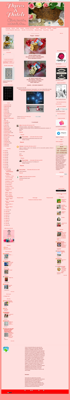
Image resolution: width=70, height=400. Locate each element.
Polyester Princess (8, 300)
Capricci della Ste (60, 241)
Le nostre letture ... (8, 184)
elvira (20, 125)
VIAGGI (5, 145)
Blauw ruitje (6, 269)
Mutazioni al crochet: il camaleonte (63, 200)
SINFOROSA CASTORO (6, 313)
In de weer (6, 284)
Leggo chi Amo (43, 28)
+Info (48, 0)
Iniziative (22, 28)
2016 (5, 160)
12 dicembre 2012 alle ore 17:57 (28, 125)
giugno (6, 218)
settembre (7, 213)
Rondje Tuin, (11, 277)
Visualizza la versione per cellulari (35, 199)
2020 (5, 154)
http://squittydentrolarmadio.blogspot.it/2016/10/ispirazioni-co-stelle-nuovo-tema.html (35, 90)
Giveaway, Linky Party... (29, 28)
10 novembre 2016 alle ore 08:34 (29, 176)
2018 (5, 157)
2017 (5, 159)
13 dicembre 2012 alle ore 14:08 (33, 169)
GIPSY (5, 120)
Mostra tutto (12, 291)
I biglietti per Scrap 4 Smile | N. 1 (11, 323)
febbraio (7, 225)
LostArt (5, 125)
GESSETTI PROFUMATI (9, 118)
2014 (5, 164)
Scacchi (5, 138)
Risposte (22, 134)
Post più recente (20, 197)
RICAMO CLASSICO (8, 135)
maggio (6, 220)
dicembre (7, 169)
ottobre (6, 211)
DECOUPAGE (7, 113)
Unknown (21, 146)
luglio (6, 216)
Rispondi (21, 132)
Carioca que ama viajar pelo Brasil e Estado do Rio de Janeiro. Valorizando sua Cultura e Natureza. (9, 330)
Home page (8, 28)
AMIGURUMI (6, 106)
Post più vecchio (50, 197)
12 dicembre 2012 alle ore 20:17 (30, 146)
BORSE (5, 109)
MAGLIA (5, 126)
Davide (6, 247)
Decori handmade (8, 182)
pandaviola (59, 258)
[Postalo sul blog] (37, 116)
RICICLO (6, 137)
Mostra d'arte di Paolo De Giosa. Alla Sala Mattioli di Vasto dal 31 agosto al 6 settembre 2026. (61, 236)
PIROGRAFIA (23, 118)
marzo (6, 223)
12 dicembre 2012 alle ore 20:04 (36, 136)
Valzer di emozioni (60, 251)
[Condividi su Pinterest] (40, 116)
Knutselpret (6, 253)
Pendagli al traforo (8, 186)
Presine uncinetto (8, 179)
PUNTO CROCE (7, 132)
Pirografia (54, 28)
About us (13, 28)
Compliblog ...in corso (9, 176)
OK (51, 0)
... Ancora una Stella (9, 177)
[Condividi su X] (38, 116)
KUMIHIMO (6, 122)
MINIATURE (6, 128)
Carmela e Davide (21, 392)
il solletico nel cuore (61, 266)
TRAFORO (6, 141)
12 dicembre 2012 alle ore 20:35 (36, 160)
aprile (6, 221)
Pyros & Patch (25, 136)
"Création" (6, 276)
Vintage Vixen (7, 296)
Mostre (17, 28)
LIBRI (5, 123)
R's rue (5, 308)
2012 (5, 167)
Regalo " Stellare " (8, 192)
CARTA (5, 110)
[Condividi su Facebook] (39, 116)
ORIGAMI (6, 129)
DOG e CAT (6, 115)
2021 (5, 152)
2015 (5, 162)
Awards (37, 28)
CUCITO (5, 112)
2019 (5, 155)
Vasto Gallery (59, 231)
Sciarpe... (63, 217)
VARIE (5, 144)
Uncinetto (49, 28)
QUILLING (6, 134)
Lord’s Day (6, 309)
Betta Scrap (6, 320)
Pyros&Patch (14, 392)
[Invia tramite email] (36, 116)
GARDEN (6, 116)
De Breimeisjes (7, 261)
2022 (5, 150)
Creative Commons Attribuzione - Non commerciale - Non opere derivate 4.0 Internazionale (47, 392)
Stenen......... (11, 254)
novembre (7, 209)
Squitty (20, 176)
